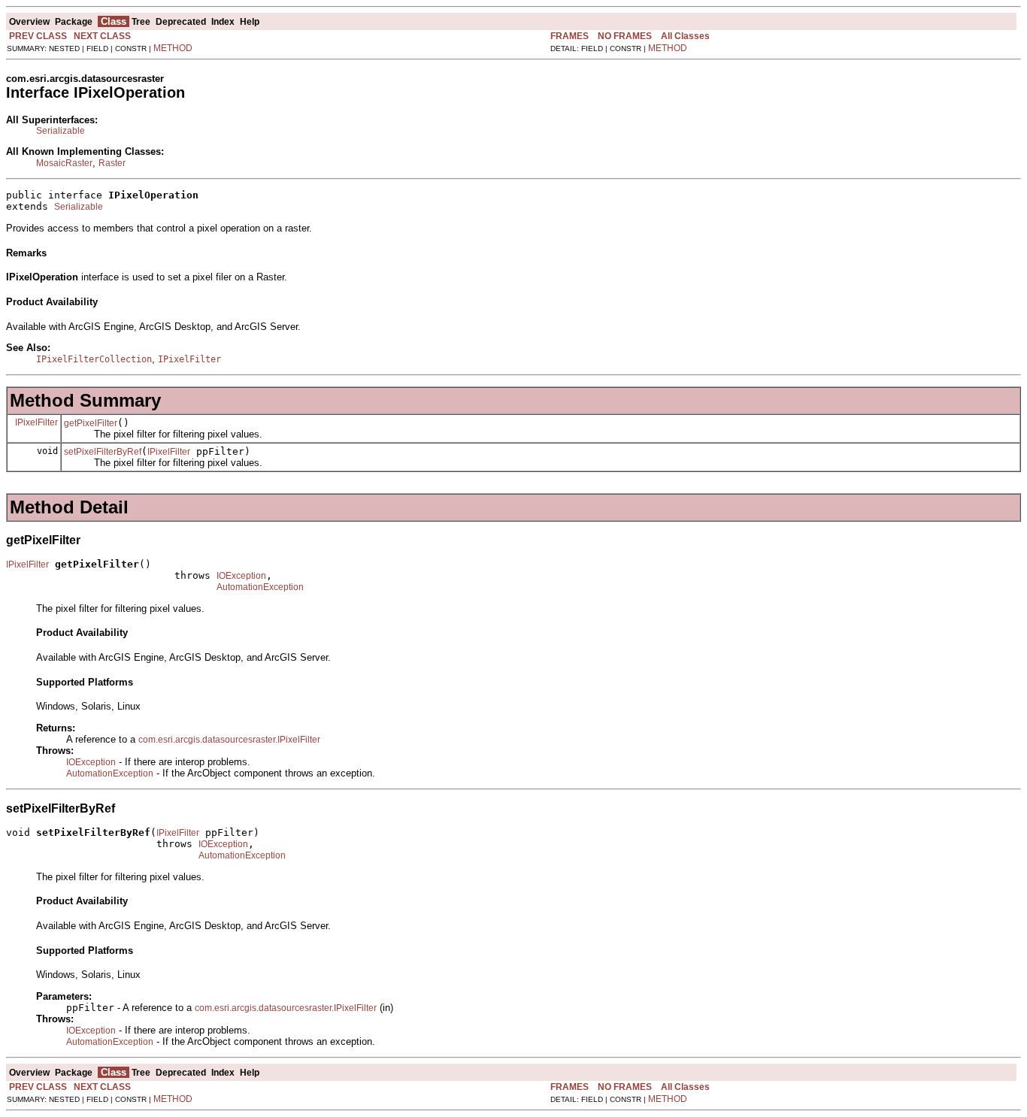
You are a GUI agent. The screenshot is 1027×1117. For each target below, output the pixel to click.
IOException (241, 576)
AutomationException (260, 587)
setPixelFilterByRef (102, 451)
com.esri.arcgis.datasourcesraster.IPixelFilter (229, 739)
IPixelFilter (36, 422)
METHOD (172, 48)
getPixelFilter (90, 423)
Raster (112, 163)
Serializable (60, 131)
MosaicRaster (64, 163)
